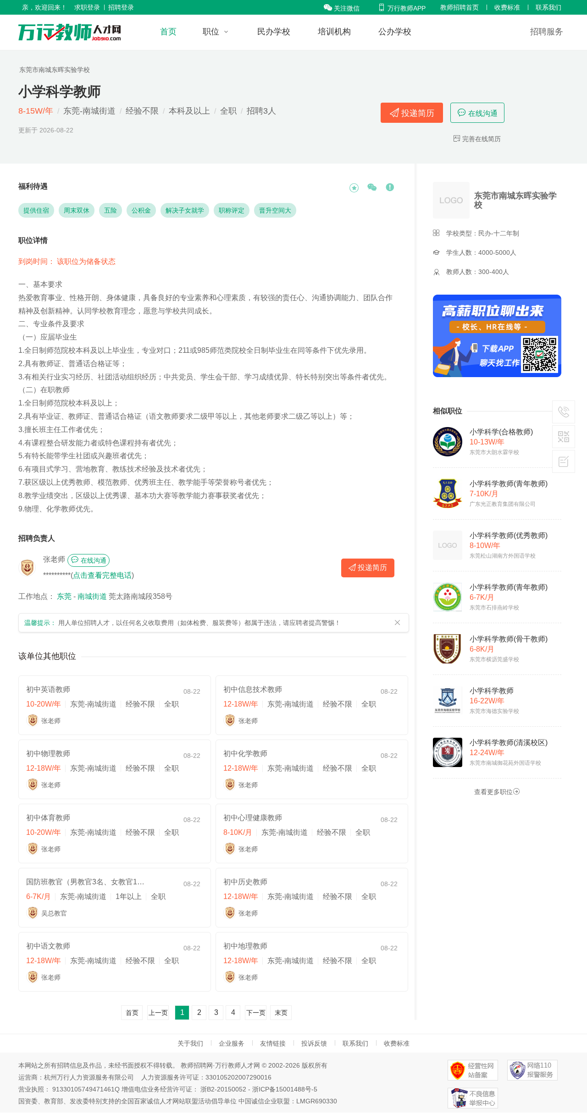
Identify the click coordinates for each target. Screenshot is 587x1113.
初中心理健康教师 (252, 818)
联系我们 (548, 7)
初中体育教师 (48, 818)
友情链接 (273, 1043)
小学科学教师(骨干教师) (509, 639)
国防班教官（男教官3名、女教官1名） (85, 882)
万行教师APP (401, 8)
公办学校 (394, 31)
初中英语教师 (48, 689)
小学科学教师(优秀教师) (509, 535)
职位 (211, 31)
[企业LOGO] (69, 32)
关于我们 (190, 1043)
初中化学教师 (245, 753)
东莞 (64, 596)
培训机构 (334, 31)
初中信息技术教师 (252, 689)
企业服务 (231, 1043)
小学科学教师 (492, 691)
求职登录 (87, 7)
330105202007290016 (238, 1077)
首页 (168, 31)
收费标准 (507, 7)
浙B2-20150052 (223, 1089)
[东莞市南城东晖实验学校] (452, 200)
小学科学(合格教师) (501, 432)
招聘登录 (121, 7)
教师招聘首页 (459, 7)
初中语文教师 (48, 946)
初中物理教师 (48, 753)
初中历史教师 (245, 882)
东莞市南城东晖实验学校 (54, 69)
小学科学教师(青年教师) (509, 484)
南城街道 (92, 596)
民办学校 (273, 31)
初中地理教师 (245, 946)
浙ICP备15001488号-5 (284, 1089)
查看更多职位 (497, 791)
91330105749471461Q (86, 1089)
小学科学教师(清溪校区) (509, 742)
